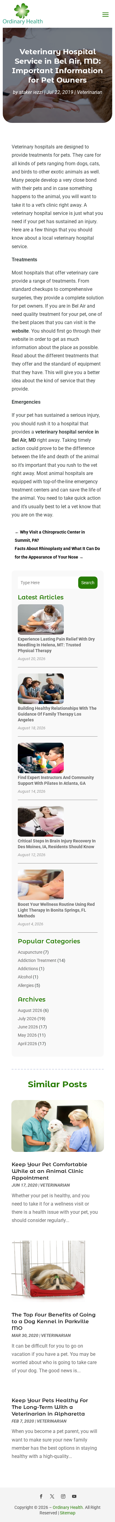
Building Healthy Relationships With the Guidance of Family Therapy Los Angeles (57, 714)
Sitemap (67, 1512)
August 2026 (30, 1010)
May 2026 (27, 1035)
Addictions (28, 968)
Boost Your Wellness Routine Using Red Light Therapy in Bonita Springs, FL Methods (56, 910)
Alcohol (25, 976)
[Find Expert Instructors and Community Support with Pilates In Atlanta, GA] (41, 758)
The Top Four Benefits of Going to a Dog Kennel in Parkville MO (54, 1321)
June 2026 (28, 1026)
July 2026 (27, 1018)
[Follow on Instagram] (63, 1496)
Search (87, 582)
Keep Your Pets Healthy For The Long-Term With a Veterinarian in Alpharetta (50, 1407)
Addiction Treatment (37, 960)
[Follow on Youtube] (74, 1496)
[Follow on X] (52, 1496)
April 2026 (27, 1043)
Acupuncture (30, 952)
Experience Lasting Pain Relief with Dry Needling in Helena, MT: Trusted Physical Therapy (56, 645)
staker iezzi (31, 92)
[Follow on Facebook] (41, 1496)
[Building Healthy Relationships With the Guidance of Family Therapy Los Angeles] (41, 689)
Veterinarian (89, 92)
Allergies (26, 985)
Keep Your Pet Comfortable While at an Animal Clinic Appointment (49, 1171)
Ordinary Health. (68, 1507)
